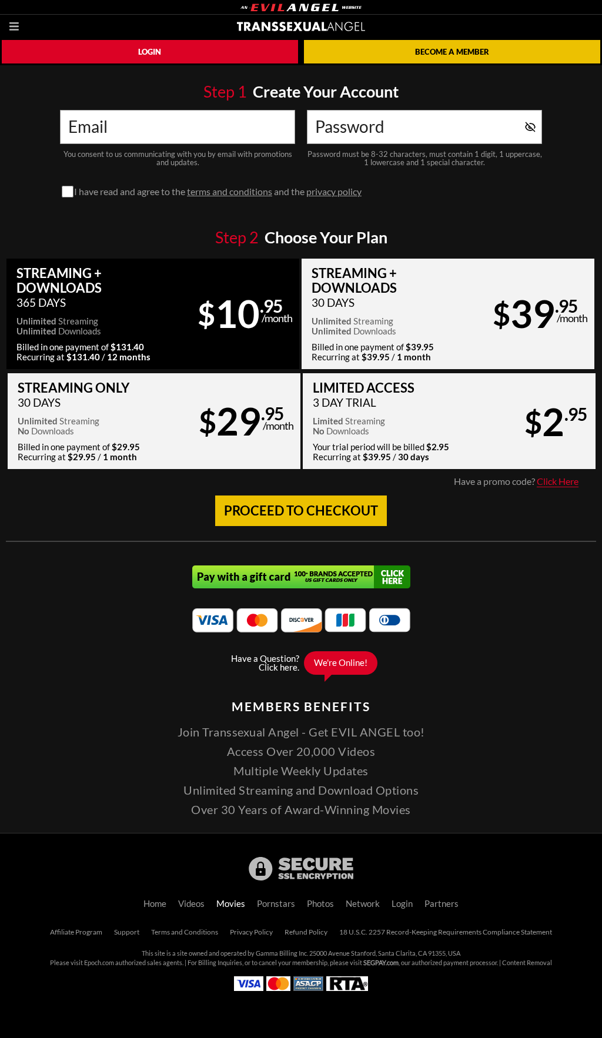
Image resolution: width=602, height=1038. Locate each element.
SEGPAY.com (381, 962)
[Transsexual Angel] (301, 26)
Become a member (452, 52)
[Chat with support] (301, 663)
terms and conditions (229, 191)
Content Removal (527, 962)
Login (149, 52)
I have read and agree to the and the (218, 191)
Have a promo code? (516, 481)
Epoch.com (99, 962)
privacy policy (334, 191)
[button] (152, 314)
